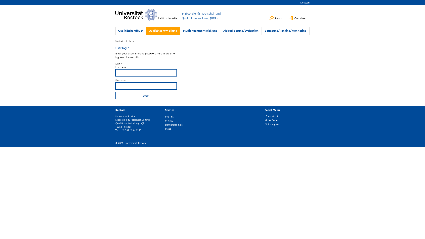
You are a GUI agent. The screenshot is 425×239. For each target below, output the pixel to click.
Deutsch (305, 2)
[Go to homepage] (146, 15)
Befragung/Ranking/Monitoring (285, 31)
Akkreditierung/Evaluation (240, 31)
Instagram (273, 124)
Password (121, 80)
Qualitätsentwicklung (163, 31)
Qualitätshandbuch (130, 31)
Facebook (273, 116)
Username (121, 67)
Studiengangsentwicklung (200, 31)
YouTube (273, 120)
